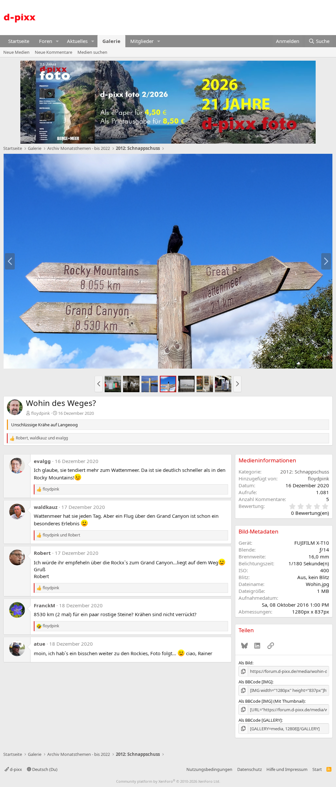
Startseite (18, 41)
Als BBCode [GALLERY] (260, 720)
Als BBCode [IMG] (255, 682)
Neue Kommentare (53, 52)
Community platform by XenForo (168, 781)
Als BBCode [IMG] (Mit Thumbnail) (271, 701)
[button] (57, 41)
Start (317, 769)
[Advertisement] (213, 16)
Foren (45, 41)
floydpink (40, 413)
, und (42, 438)
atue (39, 643)
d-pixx (15, 769)
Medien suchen (92, 52)
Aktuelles (77, 41)
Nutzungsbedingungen (209, 769)
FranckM (44, 605)
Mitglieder (142, 41)
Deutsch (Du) (44, 769)
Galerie (111, 41)
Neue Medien (16, 52)
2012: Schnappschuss (304, 471)
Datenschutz (249, 769)
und (61, 535)
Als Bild (245, 663)
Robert (42, 553)
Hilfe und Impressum (286, 769)
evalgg (42, 461)
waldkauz (45, 507)
